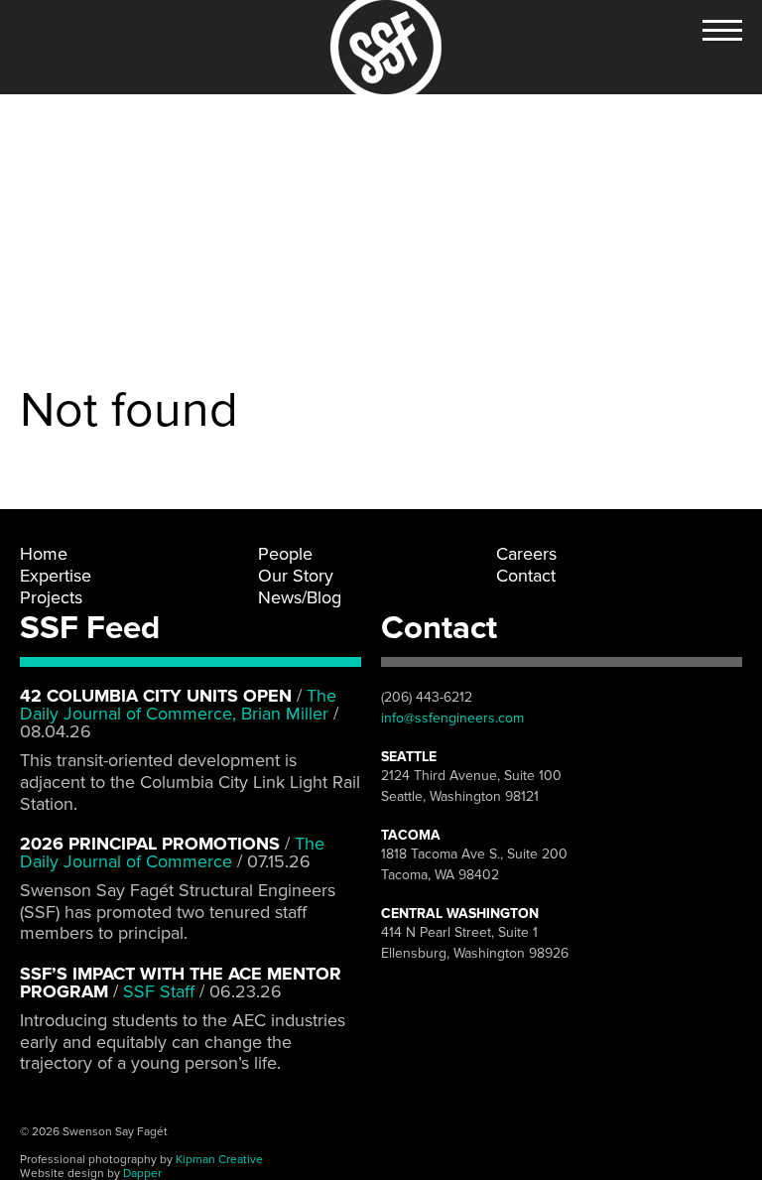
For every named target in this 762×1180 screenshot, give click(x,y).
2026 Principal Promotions (150, 843)
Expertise (55, 576)
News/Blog (299, 597)
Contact (526, 576)
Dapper (142, 1173)
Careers (526, 554)
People (285, 554)
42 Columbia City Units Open (156, 696)
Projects (51, 597)
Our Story (295, 576)
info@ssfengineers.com (452, 718)
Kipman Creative (219, 1159)
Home (43, 554)
